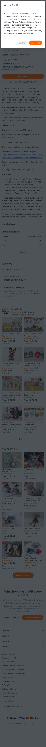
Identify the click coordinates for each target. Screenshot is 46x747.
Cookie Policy (34, 22)
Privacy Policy (17, 22)
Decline (22, 43)
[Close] (41, 5)
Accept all (35, 43)
